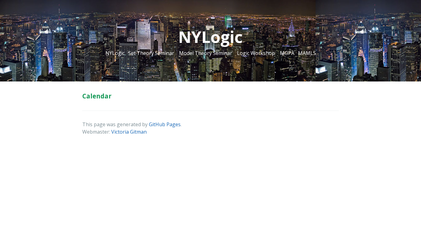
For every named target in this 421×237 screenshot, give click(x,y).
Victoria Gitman (129, 131)
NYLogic (115, 53)
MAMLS (307, 53)
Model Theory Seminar (205, 53)
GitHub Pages (165, 124)
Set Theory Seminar (151, 53)
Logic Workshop (256, 53)
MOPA (287, 53)
